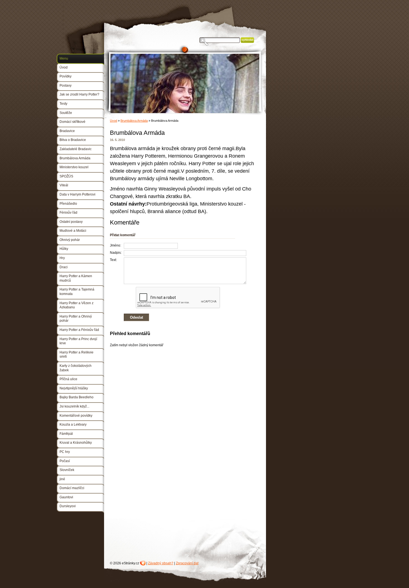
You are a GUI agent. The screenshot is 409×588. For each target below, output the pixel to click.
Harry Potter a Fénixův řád (79, 330)
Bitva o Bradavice (73, 140)
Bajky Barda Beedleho (76, 397)
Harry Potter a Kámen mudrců (76, 278)
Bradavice (67, 131)
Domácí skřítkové (72, 122)
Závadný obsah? (160, 563)
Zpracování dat (187, 563)
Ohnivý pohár (70, 240)
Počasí (65, 461)
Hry (62, 258)
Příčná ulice (68, 379)
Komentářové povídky (76, 416)
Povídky (66, 76)
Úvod (113, 120)
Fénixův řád (68, 212)
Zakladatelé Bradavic (76, 149)
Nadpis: (116, 253)
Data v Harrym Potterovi (77, 194)
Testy (63, 104)
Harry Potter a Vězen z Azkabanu (76, 305)
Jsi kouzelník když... (74, 406)
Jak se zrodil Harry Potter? (79, 94)
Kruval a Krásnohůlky (76, 443)
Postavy (66, 85)
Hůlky (64, 249)
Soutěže (66, 113)
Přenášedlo (68, 204)
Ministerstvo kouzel (74, 167)
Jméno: (115, 245)
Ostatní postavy (71, 222)
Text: (113, 260)
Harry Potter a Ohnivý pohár (76, 318)
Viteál (64, 185)
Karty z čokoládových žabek (76, 368)
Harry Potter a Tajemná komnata (77, 291)
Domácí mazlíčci (72, 488)
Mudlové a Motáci (73, 231)
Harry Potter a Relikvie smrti (76, 354)
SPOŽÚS (66, 176)
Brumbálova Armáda (134, 120)
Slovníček (67, 470)
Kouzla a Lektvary (73, 424)
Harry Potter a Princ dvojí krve (78, 341)
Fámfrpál (66, 434)
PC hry (65, 452)
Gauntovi (66, 497)
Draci (64, 267)
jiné (62, 479)
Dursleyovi (68, 506)
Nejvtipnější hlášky (74, 388)
